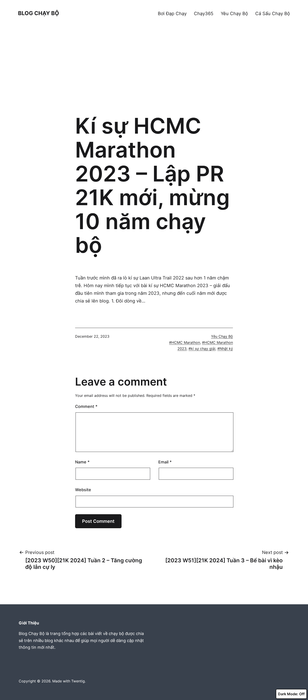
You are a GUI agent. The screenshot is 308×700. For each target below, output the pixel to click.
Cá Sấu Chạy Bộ (272, 13)
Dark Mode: (288, 694)
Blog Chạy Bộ (38, 13)
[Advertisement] (154, 73)
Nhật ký (226, 348)
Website (83, 489)
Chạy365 (203, 13)
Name (82, 462)
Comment (86, 406)
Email (165, 462)
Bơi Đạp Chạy (172, 13)
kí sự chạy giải (203, 348)
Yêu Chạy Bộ (234, 13)
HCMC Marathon (185, 342)
